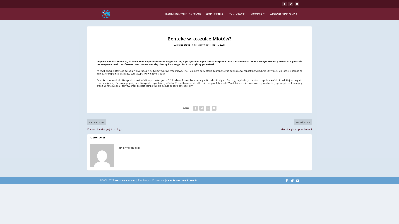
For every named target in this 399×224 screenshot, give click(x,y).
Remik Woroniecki (200, 44)
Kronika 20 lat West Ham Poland (183, 14)
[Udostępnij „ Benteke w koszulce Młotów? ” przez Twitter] (202, 108)
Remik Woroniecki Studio (182, 180)
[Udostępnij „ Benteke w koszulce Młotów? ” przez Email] (214, 108)
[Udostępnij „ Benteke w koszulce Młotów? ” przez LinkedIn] (208, 108)
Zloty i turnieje (214, 14)
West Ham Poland (125, 180)
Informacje (256, 14)
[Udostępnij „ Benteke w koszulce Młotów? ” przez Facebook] (195, 108)
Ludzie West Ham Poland (283, 14)
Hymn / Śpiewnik (236, 14)
